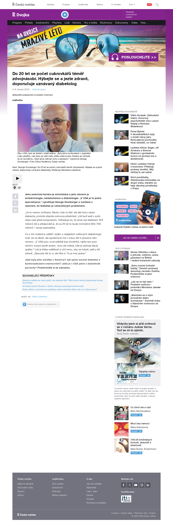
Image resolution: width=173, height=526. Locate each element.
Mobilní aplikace (59, 495)
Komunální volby (25, 487)
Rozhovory (106, 22)
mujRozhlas (83, 5)
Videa (134, 22)
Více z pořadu (122, 248)
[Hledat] (157, 4)
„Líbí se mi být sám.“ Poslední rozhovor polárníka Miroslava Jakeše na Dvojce (145, 285)
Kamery (129, 17)
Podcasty (56, 491)
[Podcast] (14, 188)
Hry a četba (90, 22)
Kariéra (89, 495)
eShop (20, 495)
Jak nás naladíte (94, 484)
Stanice (100, 5)
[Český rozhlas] (23, 4)
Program (66, 5)
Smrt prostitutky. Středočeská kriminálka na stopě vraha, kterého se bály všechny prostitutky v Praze (145, 183)
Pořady (29, 22)
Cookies (114, 513)
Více (144, 22)
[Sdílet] (19, 188)
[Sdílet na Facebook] (15, 196)
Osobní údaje (126, 513)
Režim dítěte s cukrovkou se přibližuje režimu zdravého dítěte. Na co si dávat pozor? (60, 289)
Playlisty (57, 22)
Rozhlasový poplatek (96, 503)
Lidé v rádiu (91, 491)
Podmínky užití (140, 513)
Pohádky (120, 211)
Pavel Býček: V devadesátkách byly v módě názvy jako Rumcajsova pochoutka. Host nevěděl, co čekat (144, 137)
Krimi (132, 206)
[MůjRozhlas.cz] (17, 100)
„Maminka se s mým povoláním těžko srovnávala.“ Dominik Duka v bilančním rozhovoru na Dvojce (145, 301)
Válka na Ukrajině (25, 484)
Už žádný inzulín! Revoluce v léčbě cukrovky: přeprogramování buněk (53, 286)
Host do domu (39, 89)
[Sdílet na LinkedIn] (15, 210)
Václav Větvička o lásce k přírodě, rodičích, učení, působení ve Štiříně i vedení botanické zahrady (145, 256)
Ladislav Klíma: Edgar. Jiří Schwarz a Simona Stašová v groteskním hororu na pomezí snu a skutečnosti (145, 153)
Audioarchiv (131, 15)
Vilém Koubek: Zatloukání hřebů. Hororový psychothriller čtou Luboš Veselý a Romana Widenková (145, 121)
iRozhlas (50, 5)
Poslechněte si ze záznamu (53, 267)
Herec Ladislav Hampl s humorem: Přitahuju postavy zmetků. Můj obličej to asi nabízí (143, 168)
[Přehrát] (17, 178)
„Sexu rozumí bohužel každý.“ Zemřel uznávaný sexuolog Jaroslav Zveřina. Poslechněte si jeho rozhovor (145, 271)
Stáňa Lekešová (39, 296)
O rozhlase (116, 5)
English (152, 513)
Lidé (67, 22)
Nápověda (91, 487)
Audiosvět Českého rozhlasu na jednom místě (133, 227)
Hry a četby (121, 206)
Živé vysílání (121, 215)
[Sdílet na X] (15, 203)
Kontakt (90, 499)
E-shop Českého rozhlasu (129, 317)
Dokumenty (121, 22)
